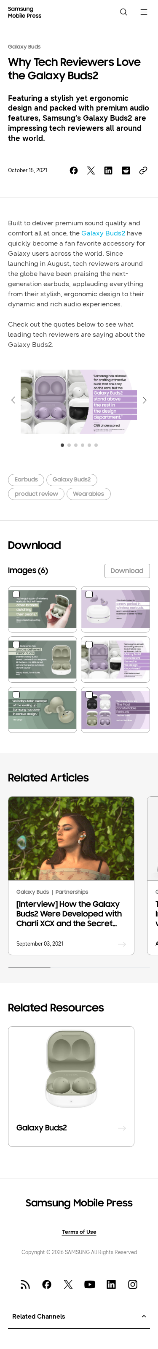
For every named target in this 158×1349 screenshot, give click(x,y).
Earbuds (26, 480)
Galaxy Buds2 (103, 233)
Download (127, 571)
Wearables (88, 494)
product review (36, 494)
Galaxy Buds (24, 47)
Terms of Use (79, 1232)
